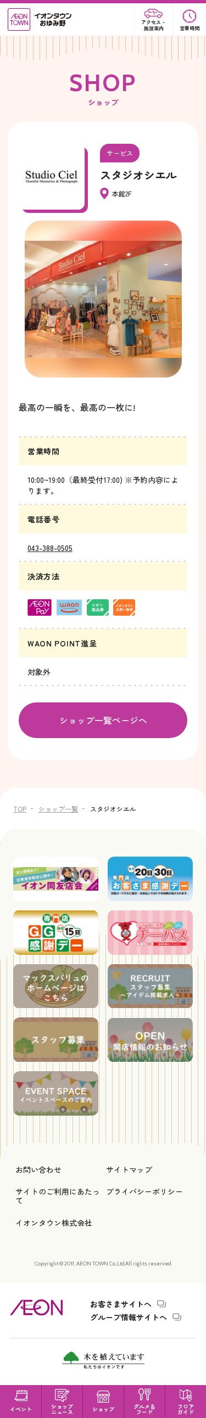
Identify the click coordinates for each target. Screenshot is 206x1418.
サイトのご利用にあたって (57, 1196)
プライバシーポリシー (144, 1191)
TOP (19, 808)
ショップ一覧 (58, 808)
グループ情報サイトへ (128, 1317)
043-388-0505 (50, 547)
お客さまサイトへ (121, 1303)
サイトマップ (129, 1169)
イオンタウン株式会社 (53, 1222)
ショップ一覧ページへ (103, 720)
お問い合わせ (38, 1169)
